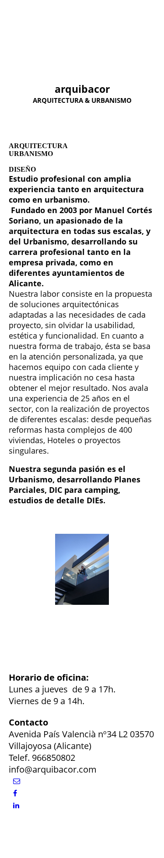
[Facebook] (15, 793)
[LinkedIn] (16, 805)
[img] (45, 27)
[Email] (16, 781)
